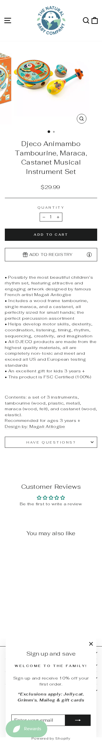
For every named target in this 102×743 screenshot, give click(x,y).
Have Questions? (51, 442)
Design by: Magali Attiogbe (35, 426)
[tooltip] (89, 254)
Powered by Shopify (50, 738)
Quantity (51, 207)
